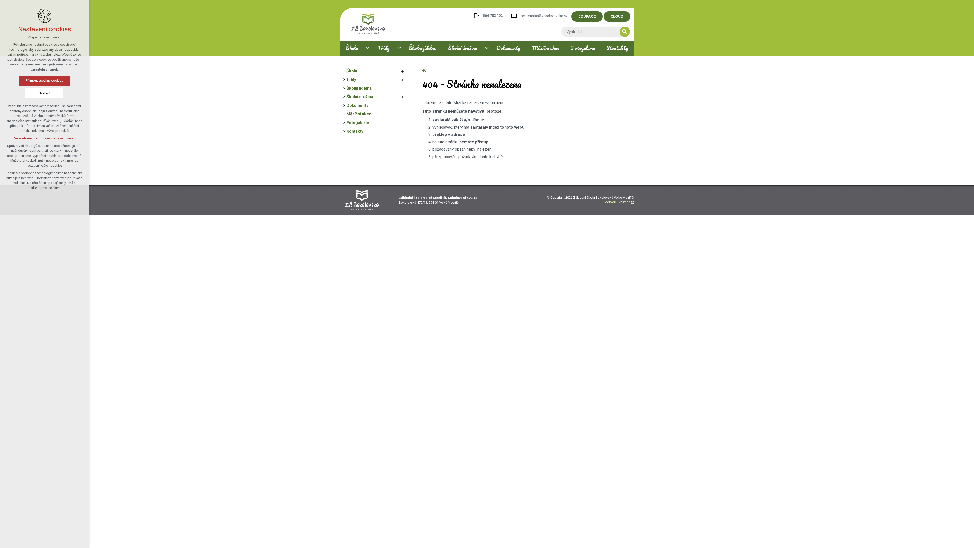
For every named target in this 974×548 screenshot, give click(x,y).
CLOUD (617, 16)
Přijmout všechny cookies (44, 80)
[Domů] (425, 70)
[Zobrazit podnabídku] (367, 48)
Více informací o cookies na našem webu (44, 138)
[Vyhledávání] (593, 32)
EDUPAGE (587, 16)
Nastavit (44, 93)
